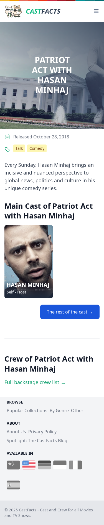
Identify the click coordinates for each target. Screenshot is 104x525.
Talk (19, 148)
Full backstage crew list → (35, 382)
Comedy (36, 148)
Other (77, 410)
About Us (16, 432)
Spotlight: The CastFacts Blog (37, 440)
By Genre (59, 410)
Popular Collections (27, 410)
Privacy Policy (42, 432)
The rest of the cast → (70, 312)
